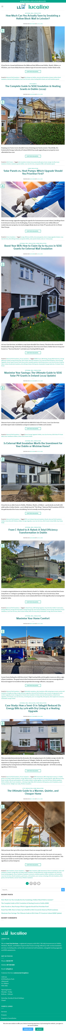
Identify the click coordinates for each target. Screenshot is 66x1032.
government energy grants (52, 693)
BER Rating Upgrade (38, 608)
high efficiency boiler (58, 778)
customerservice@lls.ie (20, 973)
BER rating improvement (51, 691)
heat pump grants (38, 237)
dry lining (7, 778)
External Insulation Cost (35, 360)
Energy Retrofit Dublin (17, 609)
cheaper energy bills (12, 872)
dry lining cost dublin (30, 77)
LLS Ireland (10, 696)
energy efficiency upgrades (24, 693)
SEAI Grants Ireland (23, 611)
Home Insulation (33, 168)
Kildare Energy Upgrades (25, 521)
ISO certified (25, 780)
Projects (4, 1015)
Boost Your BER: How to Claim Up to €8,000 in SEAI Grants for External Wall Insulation (29, 910)
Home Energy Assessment (54, 609)
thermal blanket (9, 877)
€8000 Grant (37, 358)
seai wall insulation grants (52, 79)
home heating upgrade (7, 874)
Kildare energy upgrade (35, 780)
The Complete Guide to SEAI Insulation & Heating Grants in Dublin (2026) (25, 903)
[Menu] (2, 6)
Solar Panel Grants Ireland (25, 436)
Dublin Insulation (15, 778)
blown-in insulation (52, 870)
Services (4, 1011)
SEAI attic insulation (54, 876)
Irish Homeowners (43, 362)
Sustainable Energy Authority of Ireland (49, 364)
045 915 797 (9, 961)
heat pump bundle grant (37, 162)
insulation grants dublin (17, 164)
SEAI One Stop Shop (34, 611)
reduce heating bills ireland (38, 79)
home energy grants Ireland (18, 695)
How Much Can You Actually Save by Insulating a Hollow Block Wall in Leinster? (27, 900)
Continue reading (33, 71)
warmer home (18, 877)
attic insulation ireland (24, 162)
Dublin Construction (57, 608)
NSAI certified (5, 782)
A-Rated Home (29, 608)
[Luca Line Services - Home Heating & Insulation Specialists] (33, 6)
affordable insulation (30, 691)
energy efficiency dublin (27, 237)
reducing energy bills (27, 782)
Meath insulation (57, 780)
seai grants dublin (24, 239)
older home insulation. (15, 782)
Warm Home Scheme (56, 611)
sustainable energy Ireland (8, 698)
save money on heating (42, 876)
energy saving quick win (49, 872)
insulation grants (33, 362)
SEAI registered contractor (57, 696)
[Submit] (63, 889)
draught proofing (11, 693)
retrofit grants (27, 696)
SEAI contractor (38, 782)
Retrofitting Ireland (14, 239)
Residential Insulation (15, 364)
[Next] (38, 883)
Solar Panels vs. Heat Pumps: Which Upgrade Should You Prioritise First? (25, 906)
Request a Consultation (8, 1018)
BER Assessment (38, 776)
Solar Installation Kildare (11, 436)
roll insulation (31, 876)
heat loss (59, 872)
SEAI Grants (33, 83)
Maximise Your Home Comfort (33, 618)
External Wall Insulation (33, 13)
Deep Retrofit (48, 608)
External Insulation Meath (41, 519)
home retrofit (4, 780)
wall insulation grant (49, 164)
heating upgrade (48, 778)
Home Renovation (23, 362)
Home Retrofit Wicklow (12, 521)
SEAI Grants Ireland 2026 (49, 521)
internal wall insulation (13, 79)
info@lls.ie (9, 969)
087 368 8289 (11, 965)
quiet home (24, 876)
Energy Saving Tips (16, 360)
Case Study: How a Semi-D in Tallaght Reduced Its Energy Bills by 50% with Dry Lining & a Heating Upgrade (33, 708)
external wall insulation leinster (45, 77)
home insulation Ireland (33, 695)
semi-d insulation (54, 782)
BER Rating (44, 358)
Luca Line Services (25, 79)
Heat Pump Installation (40, 609)
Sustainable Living (45, 611)
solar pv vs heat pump (47, 239)
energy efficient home (26, 778)
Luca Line (40, 23)
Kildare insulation (49, 874)
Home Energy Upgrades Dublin (33, 434)
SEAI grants (35, 364)
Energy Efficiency (5, 609)
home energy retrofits (50, 162)
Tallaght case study (15, 784)
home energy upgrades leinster (52, 237)
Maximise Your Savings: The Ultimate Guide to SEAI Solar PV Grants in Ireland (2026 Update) (31, 913)
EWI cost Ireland (29, 519)
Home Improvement (12, 362)
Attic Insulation (41, 691)
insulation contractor (28, 874)
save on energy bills (37, 696)
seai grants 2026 (39, 164)
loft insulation (58, 874)
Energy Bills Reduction (54, 358)
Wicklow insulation (26, 784)
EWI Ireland (25, 360)
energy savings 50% (38, 778)
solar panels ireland (35, 239)
